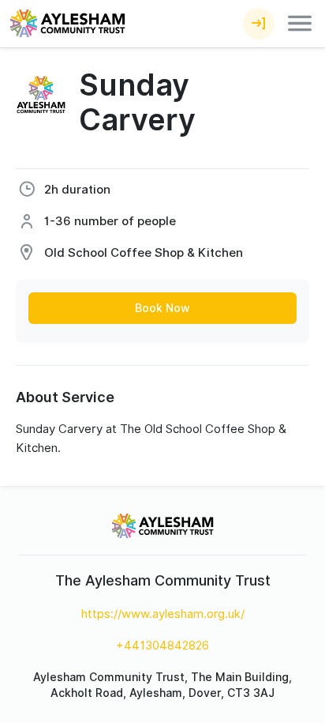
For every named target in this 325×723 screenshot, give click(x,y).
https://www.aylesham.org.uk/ (163, 614)
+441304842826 (162, 645)
